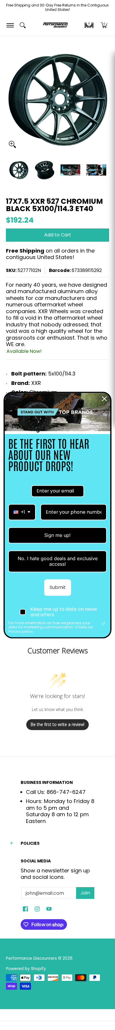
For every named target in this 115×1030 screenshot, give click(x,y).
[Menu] (10, 25)
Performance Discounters (31, 958)
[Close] (104, 399)
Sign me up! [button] (57, 535)
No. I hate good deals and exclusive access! (58, 561)
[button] (89, 25)
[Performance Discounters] (55, 25)
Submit (58, 587)
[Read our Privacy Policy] (103, 623)
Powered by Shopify (26, 968)
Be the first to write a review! (57, 724)
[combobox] (22, 512)
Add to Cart (57, 234)
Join (85, 892)
